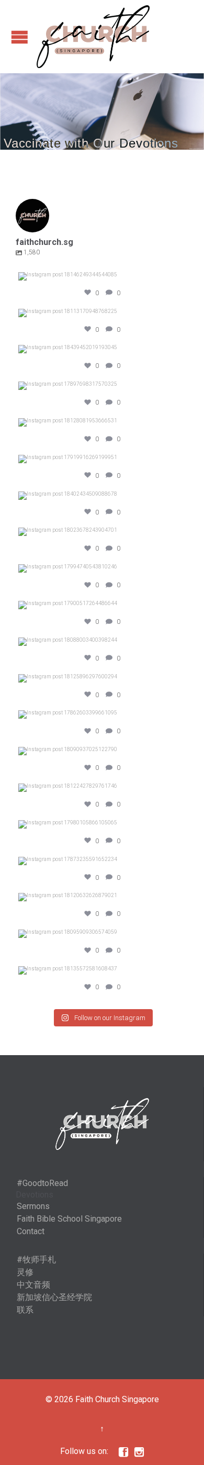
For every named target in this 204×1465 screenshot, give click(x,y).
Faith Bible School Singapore (69, 1219)
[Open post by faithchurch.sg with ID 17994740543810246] (102, 568)
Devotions (34, 1195)
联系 (25, 1310)
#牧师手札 (36, 1260)
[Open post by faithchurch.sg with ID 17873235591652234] (102, 861)
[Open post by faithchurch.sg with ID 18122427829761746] (102, 788)
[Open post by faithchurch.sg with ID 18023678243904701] (102, 532)
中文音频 (33, 1285)
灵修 (25, 1272)
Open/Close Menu (19, 37)
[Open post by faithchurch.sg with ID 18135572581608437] (102, 970)
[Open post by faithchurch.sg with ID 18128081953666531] (102, 422)
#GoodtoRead (42, 1183)
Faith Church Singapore (117, 1399)
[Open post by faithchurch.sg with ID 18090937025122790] (102, 751)
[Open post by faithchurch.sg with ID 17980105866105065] (102, 824)
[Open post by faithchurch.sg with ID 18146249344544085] (102, 276)
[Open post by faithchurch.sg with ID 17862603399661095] (102, 714)
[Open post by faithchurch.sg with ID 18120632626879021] (102, 897)
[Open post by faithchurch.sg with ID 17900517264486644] (102, 605)
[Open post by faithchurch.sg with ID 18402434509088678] (102, 495)
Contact (30, 1231)
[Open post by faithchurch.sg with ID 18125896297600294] (102, 678)
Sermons (33, 1206)
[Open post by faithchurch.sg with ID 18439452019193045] (102, 349)
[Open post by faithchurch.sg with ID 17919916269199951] (102, 459)
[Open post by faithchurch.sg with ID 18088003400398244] (102, 642)
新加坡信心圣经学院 (54, 1297)
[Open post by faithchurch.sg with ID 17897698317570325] (102, 386)
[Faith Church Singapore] (93, 36)
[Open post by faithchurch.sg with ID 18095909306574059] (102, 934)
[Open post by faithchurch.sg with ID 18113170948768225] (102, 313)
